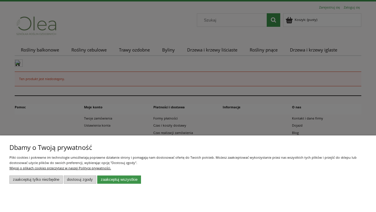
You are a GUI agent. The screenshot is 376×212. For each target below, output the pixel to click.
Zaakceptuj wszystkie (119, 180)
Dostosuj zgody (80, 180)
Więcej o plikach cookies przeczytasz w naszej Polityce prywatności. (60, 168)
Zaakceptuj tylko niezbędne (36, 180)
